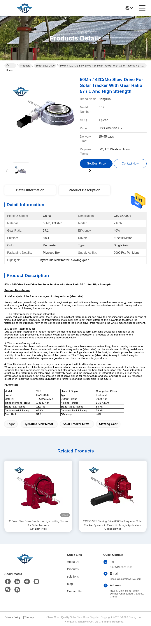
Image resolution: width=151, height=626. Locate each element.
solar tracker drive (76, 424)
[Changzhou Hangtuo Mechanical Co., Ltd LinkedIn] (17, 581)
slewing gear (108, 424)
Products (25, 65)
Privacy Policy (12, 617)
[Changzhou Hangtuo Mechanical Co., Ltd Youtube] (27, 581)
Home (10, 65)
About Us (73, 561)
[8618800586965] (36, 581)
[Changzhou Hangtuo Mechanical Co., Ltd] (24, 8)
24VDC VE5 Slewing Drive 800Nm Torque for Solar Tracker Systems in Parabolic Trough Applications (112, 523)
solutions (73, 576)
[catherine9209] (17, 589)
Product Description (84, 190)
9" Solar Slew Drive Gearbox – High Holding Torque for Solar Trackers (38, 523)
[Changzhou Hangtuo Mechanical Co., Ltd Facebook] (7, 581)
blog (70, 583)
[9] (38, 490)
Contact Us (74, 591)
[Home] (24, 563)
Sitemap (29, 617)
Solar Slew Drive (45, 65)
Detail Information (30, 190)
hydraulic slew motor (38, 424)
